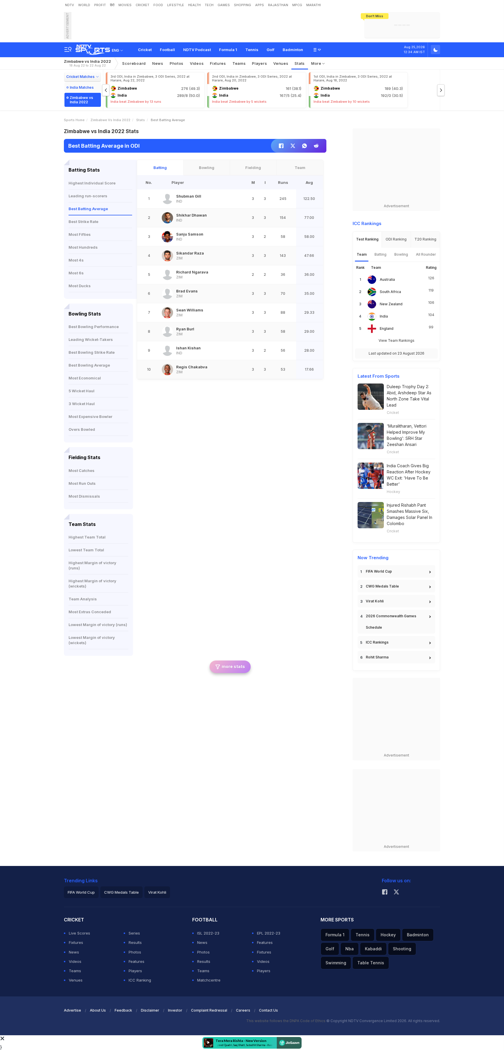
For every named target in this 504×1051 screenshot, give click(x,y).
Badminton (293, 49)
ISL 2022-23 (208, 933)
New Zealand (391, 304)
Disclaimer (150, 1010)
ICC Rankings (377, 642)
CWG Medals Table (382, 586)
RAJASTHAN (278, 5)
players (259, 63)
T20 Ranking (425, 239)
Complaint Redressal (209, 1010)
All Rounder (426, 254)
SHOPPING (242, 5)
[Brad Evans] (167, 293)
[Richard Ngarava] (167, 274)
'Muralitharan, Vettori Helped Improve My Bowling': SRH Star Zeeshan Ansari (406, 435)
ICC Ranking (140, 980)
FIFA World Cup (379, 571)
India (384, 316)
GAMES (224, 5)
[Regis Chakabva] (167, 369)
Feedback (123, 1010)
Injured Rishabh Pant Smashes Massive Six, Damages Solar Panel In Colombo (409, 514)
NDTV (69, 5)
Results (135, 942)
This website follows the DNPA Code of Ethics (286, 1021)
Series (134, 933)
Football (167, 49)
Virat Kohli (375, 601)
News (157, 63)
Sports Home (74, 120)
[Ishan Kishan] (167, 350)
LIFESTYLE (175, 5)
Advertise (72, 1010)
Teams (75, 970)
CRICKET (142, 5)
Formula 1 (228, 49)
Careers (243, 1010)
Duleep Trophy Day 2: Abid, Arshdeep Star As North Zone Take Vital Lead (409, 395)
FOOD (158, 5)
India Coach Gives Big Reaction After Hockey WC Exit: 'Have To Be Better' (408, 475)
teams (239, 63)
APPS (259, 5)
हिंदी (112, 5)
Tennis (251, 49)
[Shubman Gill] (167, 199)
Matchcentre (208, 980)
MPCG (297, 5)
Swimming (336, 962)
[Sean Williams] (167, 312)
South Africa (390, 292)
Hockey (393, 491)
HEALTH (194, 5)
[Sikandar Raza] (167, 256)
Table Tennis (370, 962)
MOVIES (125, 5)
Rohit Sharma (377, 657)
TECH (209, 5)
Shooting (402, 948)
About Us (98, 1010)
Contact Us (268, 1010)
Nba (349, 948)
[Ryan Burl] (167, 331)
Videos (197, 63)
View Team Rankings (396, 340)
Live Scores (79, 933)
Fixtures (218, 63)
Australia (387, 279)
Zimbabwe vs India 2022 (87, 63)
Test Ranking (367, 239)
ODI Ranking (396, 239)
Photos (176, 63)
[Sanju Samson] (167, 237)
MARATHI (313, 5)
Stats (300, 63)
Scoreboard (134, 63)
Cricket (145, 49)
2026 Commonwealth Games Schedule (391, 622)
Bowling (206, 167)
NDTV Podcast (197, 49)
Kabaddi (373, 948)
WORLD (84, 5)
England (386, 328)
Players (135, 970)
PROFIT (100, 5)
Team (300, 167)
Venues (280, 63)
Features (136, 961)
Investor (175, 1010)
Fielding (253, 167)
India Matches (82, 87)
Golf (270, 49)
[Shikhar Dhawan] (167, 218)
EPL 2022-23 (268, 933)
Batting (160, 167)
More (317, 63)
